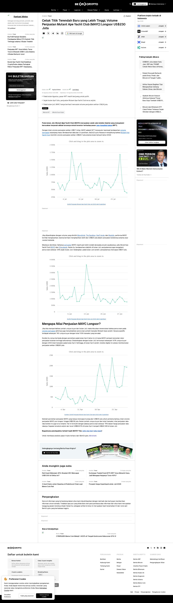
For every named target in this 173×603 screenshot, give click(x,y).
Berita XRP (136, 559)
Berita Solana (138, 579)
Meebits (111, 235)
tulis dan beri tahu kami (92, 431)
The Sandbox (91, 235)
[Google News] (164, 548)
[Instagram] (62, 33)
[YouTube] (43, 33)
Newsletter (120, 573)
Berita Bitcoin (138, 562)
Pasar (50, 16)
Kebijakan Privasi (13, 96)
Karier (102, 569)
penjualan (67, 245)
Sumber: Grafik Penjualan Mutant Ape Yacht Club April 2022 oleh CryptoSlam (86, 414)
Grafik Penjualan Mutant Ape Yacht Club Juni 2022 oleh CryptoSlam (86, 319)
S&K (131, 592)
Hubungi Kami (105, 562)
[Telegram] (53, 33)
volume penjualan (48, 331)
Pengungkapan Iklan (157, 562)
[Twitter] (48, 33)
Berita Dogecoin (138, 576)
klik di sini (92, 436)
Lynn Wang (75, 89)
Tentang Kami (105, 566)
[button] (20, 563)
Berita (119, 559)
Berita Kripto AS (138, 573)
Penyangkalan (146, 592)
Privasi (137, 592)
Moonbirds (81, 235)
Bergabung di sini (13, 106)
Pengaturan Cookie (158, 592)
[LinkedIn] (57, 33)
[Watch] (152, 158)
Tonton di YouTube (143, 175)
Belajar (119, 562)
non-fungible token (104, 125)
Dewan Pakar (121, 569)
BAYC (53, 247)
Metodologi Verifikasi (157, 559)
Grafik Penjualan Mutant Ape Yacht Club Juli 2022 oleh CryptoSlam (86, 204)
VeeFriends (100, 235)
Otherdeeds (63, 247)
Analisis (44, 16)
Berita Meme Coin (139, 583)
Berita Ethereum (138, 569)
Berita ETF (136, 586)
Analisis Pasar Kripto (140, 566)
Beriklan (103, 559)
